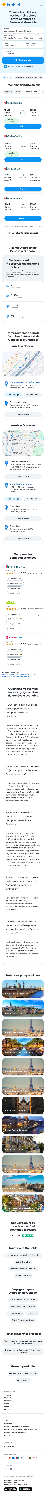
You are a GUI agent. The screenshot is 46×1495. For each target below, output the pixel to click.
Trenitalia (15, 676)
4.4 (20, 578)
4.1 (19, 614)
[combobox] (23, 30)
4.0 (21, 619)
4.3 (19, 588)
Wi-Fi (12, 593)
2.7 (17, 628)
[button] (38, 33)
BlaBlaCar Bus (11, 571)
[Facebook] (11, 1468)
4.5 (20, 649)
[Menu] (41, 4)
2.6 (17, 593)
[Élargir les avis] (38, 580)
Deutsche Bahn (26, 676)
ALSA (32, 674)
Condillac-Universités (21, 484)
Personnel (13, 578)
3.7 (21, 583)
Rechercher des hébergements (20, 66)
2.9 (21, 654)
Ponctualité (14, 583)
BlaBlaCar (25, 674)
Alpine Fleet (10, 642)
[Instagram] (5, 1468)
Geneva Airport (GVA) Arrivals (25, 382)
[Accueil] (4, 77)
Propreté (13, 588)
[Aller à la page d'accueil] (11, 4)
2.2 (17, 664)
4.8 (19, 659)
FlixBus (8, 606)
